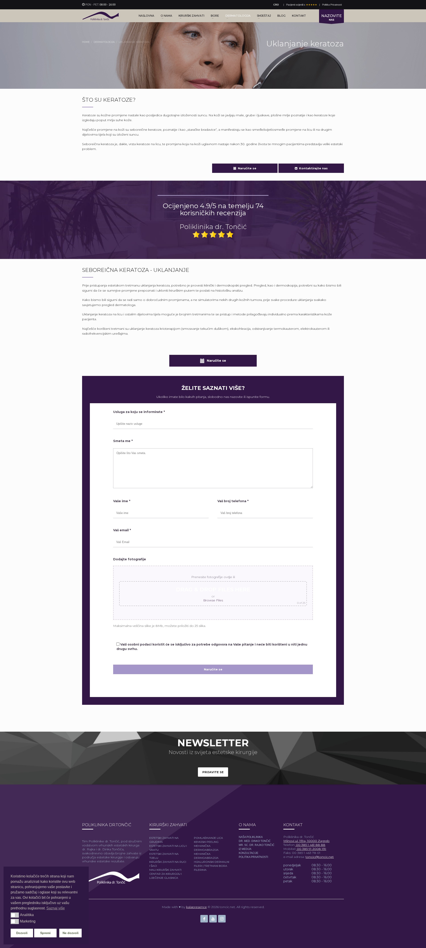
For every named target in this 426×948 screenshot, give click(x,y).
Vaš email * (122, 530)
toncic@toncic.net (320, 857)
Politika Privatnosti (332, 4)
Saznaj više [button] (55, 908)
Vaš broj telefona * (232, 501)
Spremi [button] (45, 933)
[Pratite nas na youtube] (213, 918)
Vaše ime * (121, 501)
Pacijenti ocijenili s (301, 4)
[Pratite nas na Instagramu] (222, 918)
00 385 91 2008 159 (311, 849)
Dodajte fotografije (129, 559)
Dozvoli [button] (22, 933)
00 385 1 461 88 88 (310, 845)
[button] (15, 914)
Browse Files (213, 600)
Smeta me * (123, 441)
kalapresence (196, 907)
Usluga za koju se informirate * (139, 412)
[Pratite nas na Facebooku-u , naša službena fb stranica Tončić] (204, 918)
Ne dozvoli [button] (71, 933)
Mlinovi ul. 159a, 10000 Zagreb (306, 841)
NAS (331, 17)
